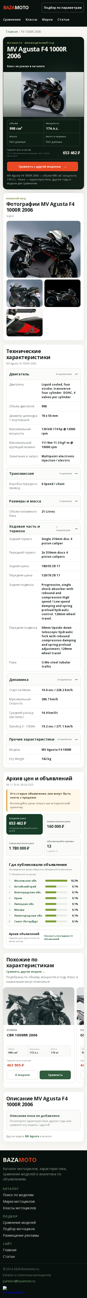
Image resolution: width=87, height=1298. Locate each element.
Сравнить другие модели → (25, 971)
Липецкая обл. (24, 904)
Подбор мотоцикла (19, 1229)
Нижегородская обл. (28, 915)
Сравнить (55, 1075)
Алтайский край (25, 886)
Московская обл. (25, 880)
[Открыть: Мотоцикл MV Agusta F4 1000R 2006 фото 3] (62, 293)
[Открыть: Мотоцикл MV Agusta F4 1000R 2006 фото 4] (24, 323)
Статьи (63, 19)
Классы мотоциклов (19, 1208)
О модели (22, 1075)
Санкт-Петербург (26, 921)
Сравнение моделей (19, 1222)
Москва (19, 909)
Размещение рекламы (21, 1235)
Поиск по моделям (18, 1195)
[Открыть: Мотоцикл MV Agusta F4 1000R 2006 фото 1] (43, 249)
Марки (47, 19)
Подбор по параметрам (63, 8)
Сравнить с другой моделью (43, 166)
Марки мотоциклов (19, 1201)
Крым (18, 898)
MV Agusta (32, 1136)
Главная (12, 32)
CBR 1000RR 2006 (22, 1034)
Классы (31, 19)
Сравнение (12, 19)
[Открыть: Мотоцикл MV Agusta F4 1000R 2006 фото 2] (24, 293)
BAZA (19, 1160)
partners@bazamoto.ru (19, 1281)
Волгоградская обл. (27, 892)
